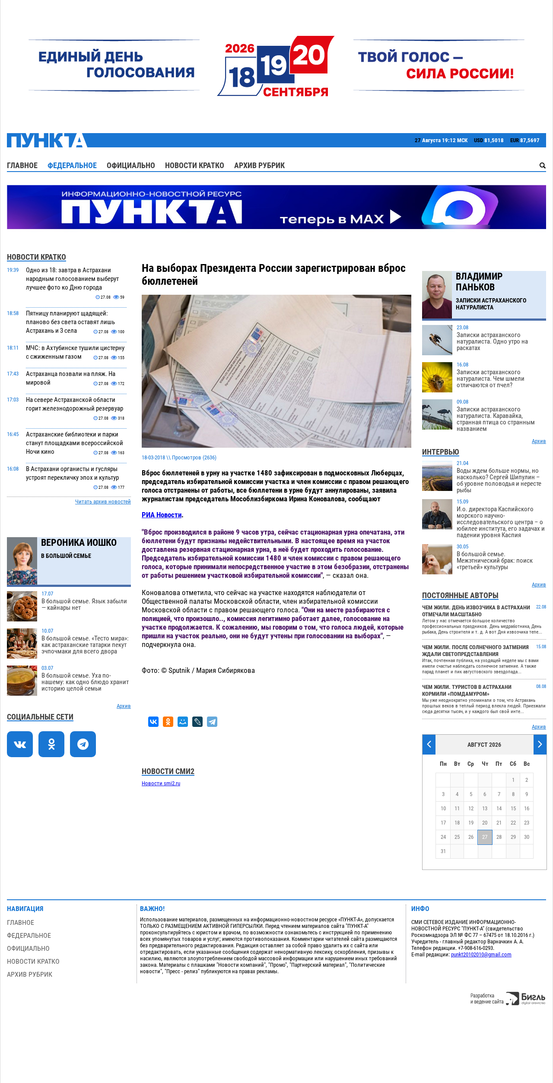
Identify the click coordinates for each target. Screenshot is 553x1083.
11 (457, 808)
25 (457, 837)
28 (499, 837)
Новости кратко (194, 165)
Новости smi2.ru (161, 783)
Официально (131, 165)
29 (513, 837)
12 (471, 808)
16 (526, 808)
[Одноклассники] (168, 722)
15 (513, 808)
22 (513, 822)
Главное (22, 165)
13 (484, 808)
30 (526, 837)
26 (471, 837)
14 (499, 808)
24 (443, 837)
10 (443, 808)
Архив (124, 706)
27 (484, 837)
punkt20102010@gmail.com (481, 954)
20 (484, 822)
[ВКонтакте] (153, 722)
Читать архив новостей (103, 501)
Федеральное (72, 165)
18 (457, 822)
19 (471, 822)
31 (443, 851)
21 (499, 822)
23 (526, 822)
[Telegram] (212, 722)
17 (443, 822)
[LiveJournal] (197, 722)
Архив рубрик (259, 165)
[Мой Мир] (183, 722)
